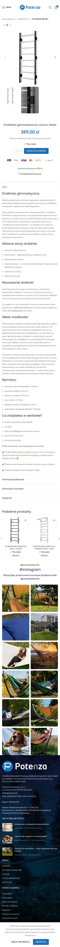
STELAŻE (5, 874)
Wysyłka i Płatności (10, 906)
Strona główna (8, 19)
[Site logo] (30, 7)
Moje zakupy (7, 898)
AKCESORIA (7, 882)
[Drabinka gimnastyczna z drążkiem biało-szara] (44, 530)
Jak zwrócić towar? (10, 918)
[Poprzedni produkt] (3, 25)
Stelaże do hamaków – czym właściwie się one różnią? (36, 849)
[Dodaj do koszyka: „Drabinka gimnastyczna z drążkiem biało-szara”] (54, 525)
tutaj (37, 470)
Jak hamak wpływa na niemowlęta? (31, 836)
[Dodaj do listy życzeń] (25, 520)
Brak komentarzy (35, 828)
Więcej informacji (20, 942)
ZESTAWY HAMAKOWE (12, 870)
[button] (5, 57)
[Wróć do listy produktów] (7, 25)
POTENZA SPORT (40, 19)
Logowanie (6, 893)
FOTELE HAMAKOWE (11, 878)
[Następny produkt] (10, 25)
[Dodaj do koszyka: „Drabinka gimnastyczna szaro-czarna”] (25, 525)
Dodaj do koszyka (36, 151)
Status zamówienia (9, 902)
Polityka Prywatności (10, 914)
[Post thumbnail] (7, 827)
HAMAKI (5, 866)
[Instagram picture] (15, 598)
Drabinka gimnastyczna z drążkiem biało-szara (44, 547)
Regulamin (6, 910)
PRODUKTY (23, 19)
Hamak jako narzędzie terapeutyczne (32, 824)
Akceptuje (41, 942)
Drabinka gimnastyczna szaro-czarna (15, 547)
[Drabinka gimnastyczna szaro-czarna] (15, 530)
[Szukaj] (50, 7)
